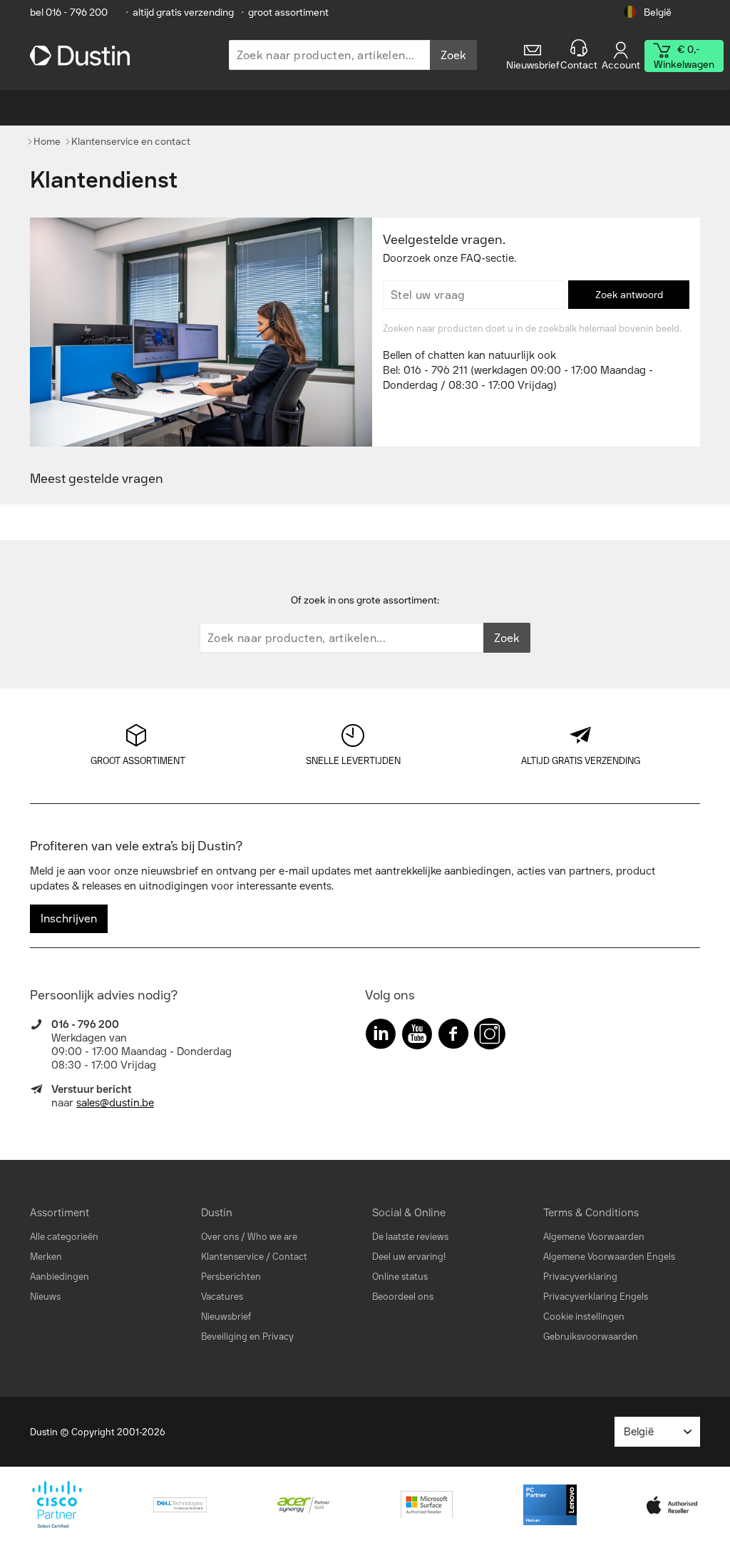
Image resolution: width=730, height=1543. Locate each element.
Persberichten (231, 1276)
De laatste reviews (410, 1236)
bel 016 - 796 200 (69, 12)
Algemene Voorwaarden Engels (609, 1256)
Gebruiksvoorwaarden (590, 1336)
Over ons (220, 1236)
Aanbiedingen (59, 1276)
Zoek (453, 55)
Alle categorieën (64, 1236)
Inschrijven (69, 918)
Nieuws (45, 1296)
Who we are (272, 1236)
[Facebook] (453, 1037)
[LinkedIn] (380, 1037)
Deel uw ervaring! (409, 1256)
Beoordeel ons (402, 1296)
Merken (46, 1256)
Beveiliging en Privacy (247, 1336)
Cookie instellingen (583, 1316)
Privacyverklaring (580, 1276)
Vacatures (222, 1296)
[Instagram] (489, 1037)
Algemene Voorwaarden (593, 1236)
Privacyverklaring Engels (595, 1296)
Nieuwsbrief (226, 1316)
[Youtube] (417, 1037)
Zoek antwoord (629, 295)
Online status (400, 1276)
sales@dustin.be (115, 1102)
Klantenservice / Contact (254, 1256)
